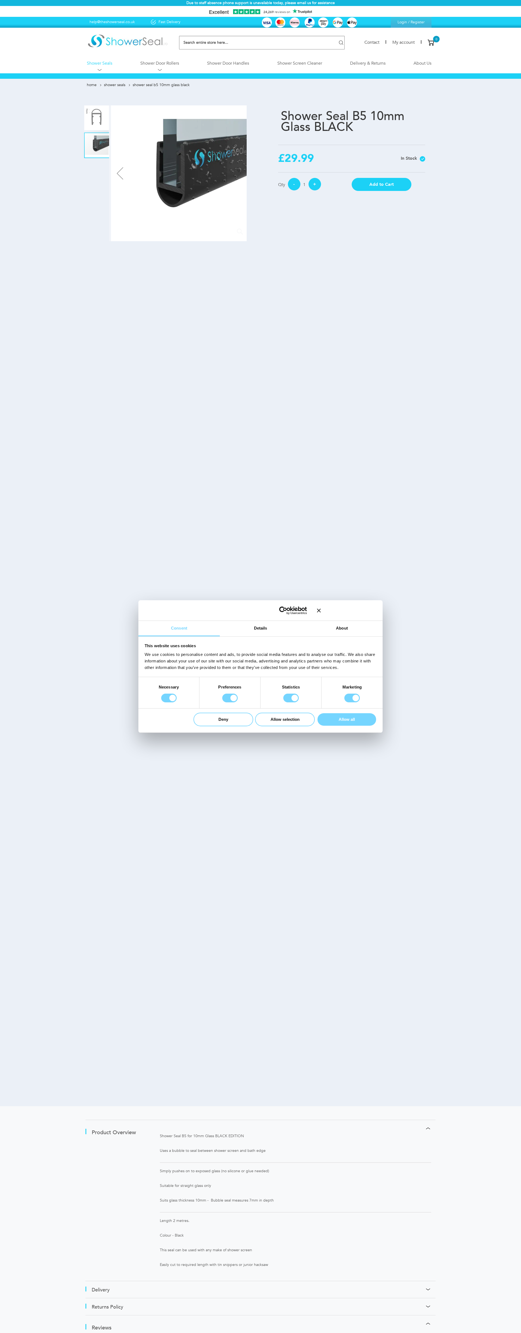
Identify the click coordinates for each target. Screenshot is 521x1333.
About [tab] (342, 628)
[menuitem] (99, 64)
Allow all (347, 719)
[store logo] (127, 41)
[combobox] (262, 42)
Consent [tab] (179, 628)
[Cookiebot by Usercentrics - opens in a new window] (283, 610)
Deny (223, 719)
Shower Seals (114, 85)
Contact (371, 42)
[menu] (260, 64)
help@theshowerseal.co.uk (112, 21)
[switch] (230, 698)
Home (92, 85)
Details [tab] (260, 628)
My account (403, 42)
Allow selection (285, 719)
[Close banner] (347, 610)
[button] (120, 173)
